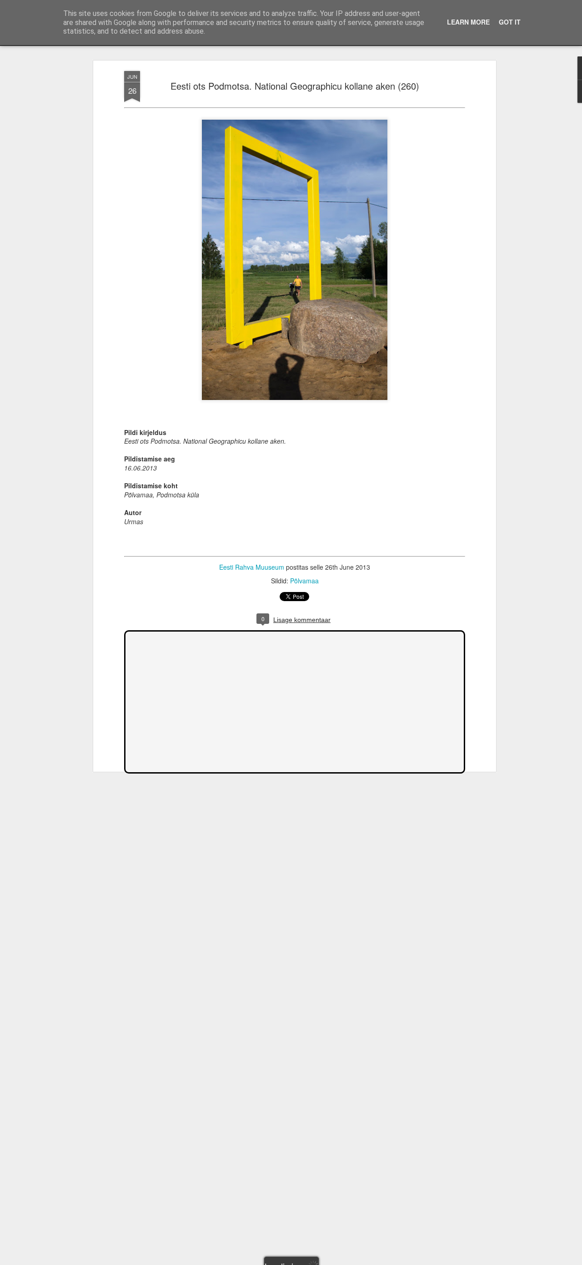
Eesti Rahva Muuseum (251, 567)
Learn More (468, 21)
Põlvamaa (304, 580)
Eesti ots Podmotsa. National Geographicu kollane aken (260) (295, 85)
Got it (510, 21)
